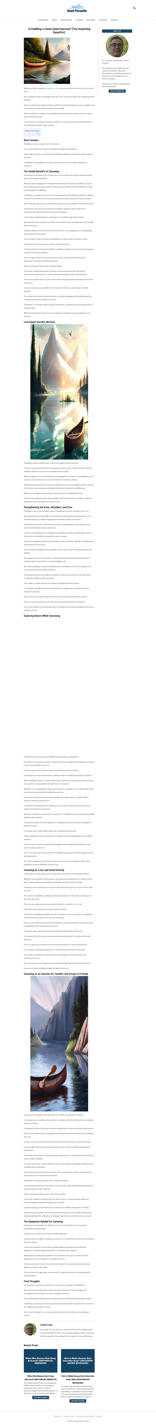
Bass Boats (103, 20)
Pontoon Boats (66, 20)
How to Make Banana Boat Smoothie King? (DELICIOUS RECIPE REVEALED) (77, 1379)
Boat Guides (91, 20)
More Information (117, 91)
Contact (99, 1416)
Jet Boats (79, 20)
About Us (57, 1416)
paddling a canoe (53, 88)
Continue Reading (40, 1397)
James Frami (46, 1325)
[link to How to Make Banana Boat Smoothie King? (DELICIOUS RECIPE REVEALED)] (78, 1361)
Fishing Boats (43, 20)
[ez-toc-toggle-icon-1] (37, 133)
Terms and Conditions (85, 1416)
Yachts (54, 20)
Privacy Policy (68, 1416)
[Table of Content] (38, 133)
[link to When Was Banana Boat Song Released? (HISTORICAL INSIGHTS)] (40, 1361)
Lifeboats (114, 20)
